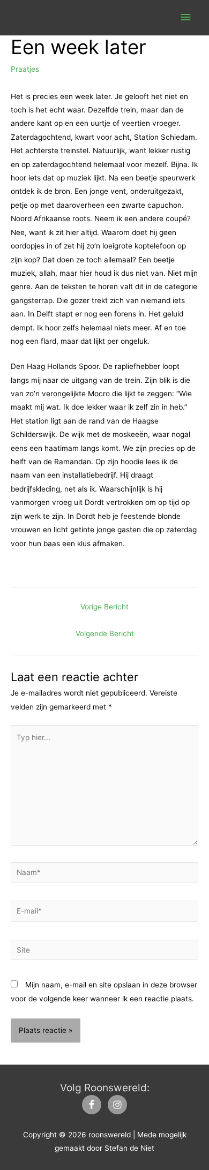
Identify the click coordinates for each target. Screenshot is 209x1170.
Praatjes (25, 69)
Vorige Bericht (104, 606)
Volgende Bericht (105, 633)
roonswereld (61, 17)
